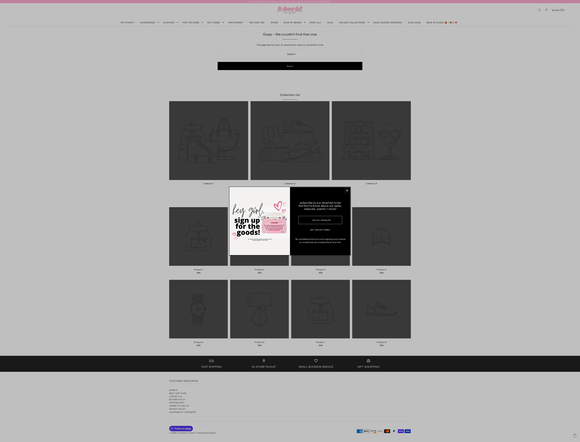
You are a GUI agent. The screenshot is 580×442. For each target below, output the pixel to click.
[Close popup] (347, 190)
